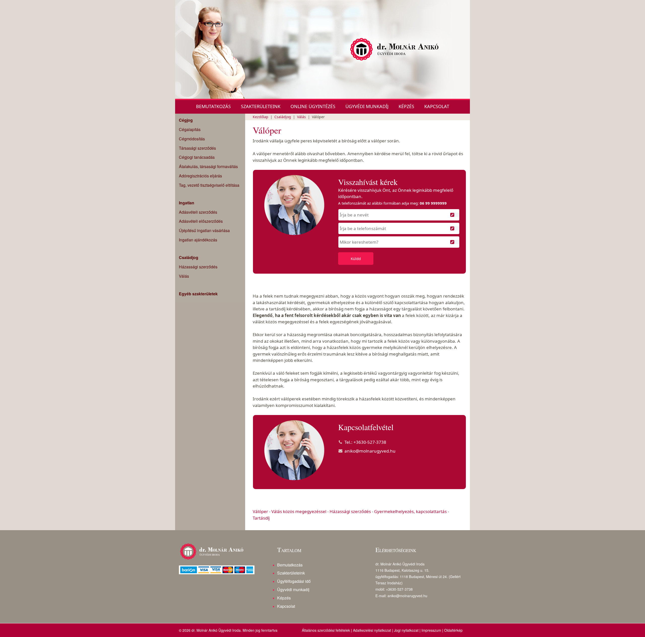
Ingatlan (186, 203)
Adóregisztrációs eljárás (200, 176)
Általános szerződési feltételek (326, 630)
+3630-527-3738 (369, 442)
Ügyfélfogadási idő (294, 581)
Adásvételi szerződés (198, 212)
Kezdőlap (260, 116)
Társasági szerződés (197, 148)
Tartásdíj (261, 518)
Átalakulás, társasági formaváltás (208, 166)
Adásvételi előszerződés (201, 221)
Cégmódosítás (192, 139)
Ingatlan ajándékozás (198, 240)
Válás (184, 276)
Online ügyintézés (313, 106)
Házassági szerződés (198, 267)
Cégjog (186, 120)
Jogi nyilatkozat (406, 630)
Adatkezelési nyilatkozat (372, 630)
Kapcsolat (436, 106)
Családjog (188, 257)
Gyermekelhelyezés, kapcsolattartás (410, 511)
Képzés (406, 106)
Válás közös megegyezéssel (298, 511)
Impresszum (431, 630)
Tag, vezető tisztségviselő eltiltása (209, 185)
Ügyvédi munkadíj (367, 106)
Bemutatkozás (213, 106)
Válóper (260, 511)
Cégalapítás (190, 129)
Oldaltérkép (453, 630)
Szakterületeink (260, 106)
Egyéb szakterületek (198, 294)
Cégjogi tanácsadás (197, 157)
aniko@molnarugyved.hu (370, 451)
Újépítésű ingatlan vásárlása (204, 230)
